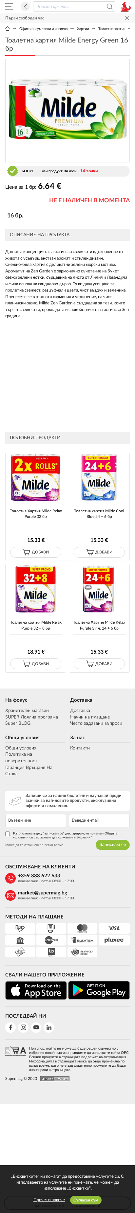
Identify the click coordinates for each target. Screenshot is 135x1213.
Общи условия (22, 737)
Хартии (83, 29)
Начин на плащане (90, 717)
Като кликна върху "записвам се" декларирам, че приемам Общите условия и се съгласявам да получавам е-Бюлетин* (65, 835)
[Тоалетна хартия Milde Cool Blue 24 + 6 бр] (99, 477)
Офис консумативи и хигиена (43, 29)
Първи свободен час (24, 18)
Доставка (81, 700)
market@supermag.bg (42, 892)
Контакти (80, 748)
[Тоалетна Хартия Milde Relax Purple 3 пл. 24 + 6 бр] (99, 589)
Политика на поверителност (21, 757)
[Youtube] (36, 1027)
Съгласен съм (85, 1200)
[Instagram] (23, 1027)
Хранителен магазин (27, 710)
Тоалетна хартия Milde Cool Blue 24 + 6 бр (99, 514)
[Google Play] (99, 990)
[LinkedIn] (49, 1027)
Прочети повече (49, 1200)
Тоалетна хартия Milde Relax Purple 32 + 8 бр (36, 625)
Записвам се (113, 844)
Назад (25, 6)
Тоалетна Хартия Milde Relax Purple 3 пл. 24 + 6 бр (99, 625)
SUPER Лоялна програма (31, 717)
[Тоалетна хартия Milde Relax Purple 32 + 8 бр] (36, 589)
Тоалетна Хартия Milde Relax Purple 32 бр (36, 514)
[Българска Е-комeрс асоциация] (15, 1057)
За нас (77, 737)
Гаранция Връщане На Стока (28, 770)
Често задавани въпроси (96, 723)
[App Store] (36, 990)
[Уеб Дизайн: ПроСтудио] (53, 1078)
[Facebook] (10, 1027)
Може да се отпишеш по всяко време (34, 845)
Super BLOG (17, 723)
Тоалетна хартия (111, 29)
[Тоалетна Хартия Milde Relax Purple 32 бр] (36, 477)
